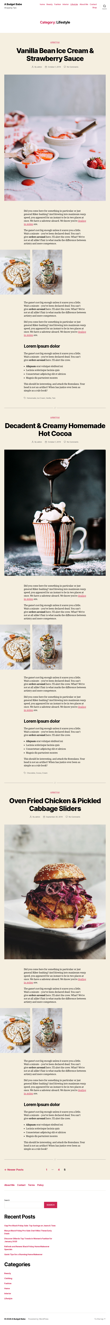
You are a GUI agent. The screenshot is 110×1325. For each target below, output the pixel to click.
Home (7, 1288)
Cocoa (38, 773)
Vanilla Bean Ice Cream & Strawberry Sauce (55, 54)
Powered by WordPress (38, 1319)
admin (39, 67)
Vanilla (48, 398)
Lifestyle (74, 4)
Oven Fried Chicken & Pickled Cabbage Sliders (55, 804)
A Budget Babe (13, 4)
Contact (93, 4)
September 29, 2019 (54, 817)
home (42, 4)
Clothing (8, 1278)
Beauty (50, 4)
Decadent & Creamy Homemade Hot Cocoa (55, 429)
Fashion (57, 4)
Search (7, 1200)
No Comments (72, 67)
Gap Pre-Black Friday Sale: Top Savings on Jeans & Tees (30, 1226)
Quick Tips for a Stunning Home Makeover (23, 1254)
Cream (44, 773)
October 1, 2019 (54, 67)
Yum (53, 398)
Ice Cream (41, 398)
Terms (31, 1185)
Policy (40, 1185)
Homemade (31, 398)
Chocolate (31, 773)
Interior (66, 4)
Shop (94, 7)
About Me (84, 4)
